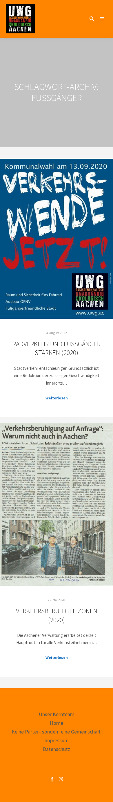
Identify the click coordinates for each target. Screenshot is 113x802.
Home (56, 723)
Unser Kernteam (56, 714)
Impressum (56, 740)
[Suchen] (91, 19)
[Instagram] (61, 779)
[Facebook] (52, 779)
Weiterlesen (56, 398)
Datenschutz (56, 749)
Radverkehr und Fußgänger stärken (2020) (56, 348)
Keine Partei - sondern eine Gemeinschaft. (57, 731)
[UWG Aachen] (20, 19)
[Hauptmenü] (102, 19)
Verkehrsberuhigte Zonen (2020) (56, 615)
